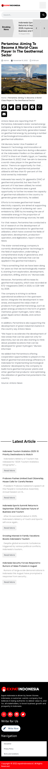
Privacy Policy (8, 749)
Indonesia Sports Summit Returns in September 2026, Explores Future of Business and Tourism (21, 508)
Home (3, 98)
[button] (42, 5)
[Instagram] (3, 714)
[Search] (43, 15)
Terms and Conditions (11, 754)
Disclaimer (7, 744)
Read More (9, 470)
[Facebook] (10, 714)
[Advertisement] (24, 411)
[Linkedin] (16, 714)
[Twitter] (23, 714)
